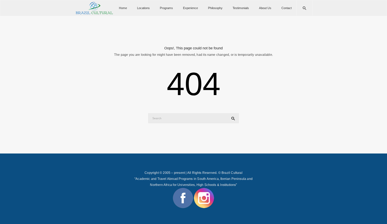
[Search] (304, 8)
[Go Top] (379, 215)
